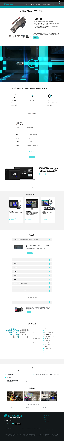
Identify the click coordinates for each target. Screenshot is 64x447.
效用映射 (34, 33)
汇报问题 (46, 421)
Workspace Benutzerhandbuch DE (12, 380)
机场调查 (37, 34)
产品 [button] (36, 4)
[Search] (51, 4)
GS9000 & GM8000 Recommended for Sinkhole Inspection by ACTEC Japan (19, 381)
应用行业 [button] (32, 4)
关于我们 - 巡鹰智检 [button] (46, 4)
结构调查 (41, 34)
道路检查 (55, 33)
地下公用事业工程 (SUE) (41, 33)
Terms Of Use (46, 429)
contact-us (57, 4)
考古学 (51, 34)
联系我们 (35, 37)
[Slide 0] (31, 187)
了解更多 (12, 219)
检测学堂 (39, 4)
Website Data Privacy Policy (54, 429)
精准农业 (57, 34)
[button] (59, 1)
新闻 (45, 417)
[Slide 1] (32, 187)
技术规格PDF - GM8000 (10, 374)
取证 (54, 34)
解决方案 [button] (27, 4)
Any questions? (32, 361)
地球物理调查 (46, 34)
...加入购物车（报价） (37, 39)
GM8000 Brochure (9, 377)
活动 (45, 419)
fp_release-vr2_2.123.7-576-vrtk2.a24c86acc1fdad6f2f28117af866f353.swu (47, 374)
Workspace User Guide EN (11, 378)
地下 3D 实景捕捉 (50, 33)
